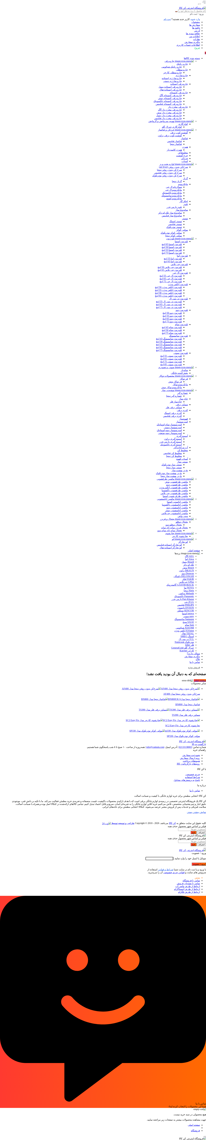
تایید (193, 832)
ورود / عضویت (199, 864)
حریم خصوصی (192, 774)
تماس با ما (195, 790)
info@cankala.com (155, 747)
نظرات (196, 39)
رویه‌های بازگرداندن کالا (188, 764)
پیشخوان (195, 22)
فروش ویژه (194, 667)
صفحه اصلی (200, 680)
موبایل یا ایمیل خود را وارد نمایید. (190, 858)
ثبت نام (167, 19)
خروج (197, 48)
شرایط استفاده (192, 777)
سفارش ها (194, 25)
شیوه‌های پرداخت (191, 761)
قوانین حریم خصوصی (174, 872)
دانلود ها (196, 28)
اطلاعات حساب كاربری (188, 45)
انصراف (201, 832)
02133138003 (185, 747)
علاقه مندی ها (193, 33)
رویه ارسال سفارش (190, 758)
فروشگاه (195, 1130)
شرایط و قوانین (165, 869)
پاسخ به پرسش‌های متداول (187, 780)
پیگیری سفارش (192, 42)
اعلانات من (194, 36)
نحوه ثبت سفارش (191, 755)
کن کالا (172, 823)
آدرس (197, 30)
